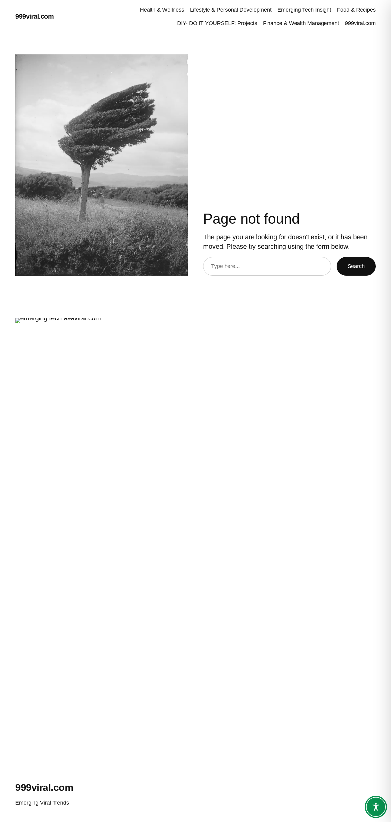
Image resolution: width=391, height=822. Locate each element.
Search (356, 266)
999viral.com (34, 16)
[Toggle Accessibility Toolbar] (375, 806)
